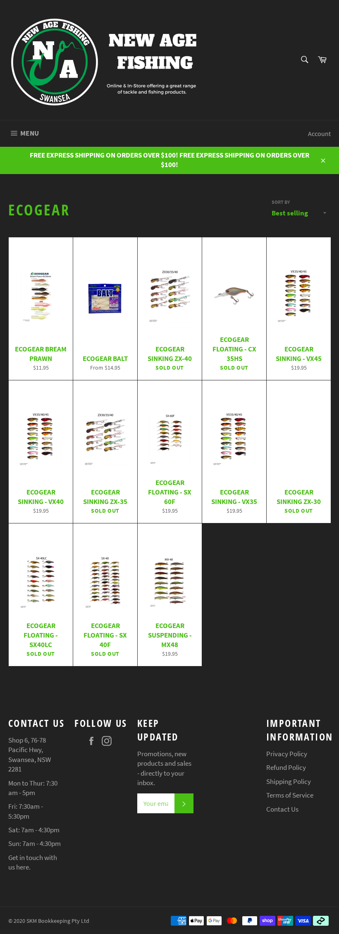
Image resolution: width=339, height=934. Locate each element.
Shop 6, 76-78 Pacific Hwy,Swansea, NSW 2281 (29, 755)
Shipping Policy (288, 781)
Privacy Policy (286, 753)
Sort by (281, 202)
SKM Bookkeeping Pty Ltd (57, 920)
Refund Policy (286, 767)
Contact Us (282, 809)
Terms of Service (289, 795)
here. (23, 867)
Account (319, 133)
